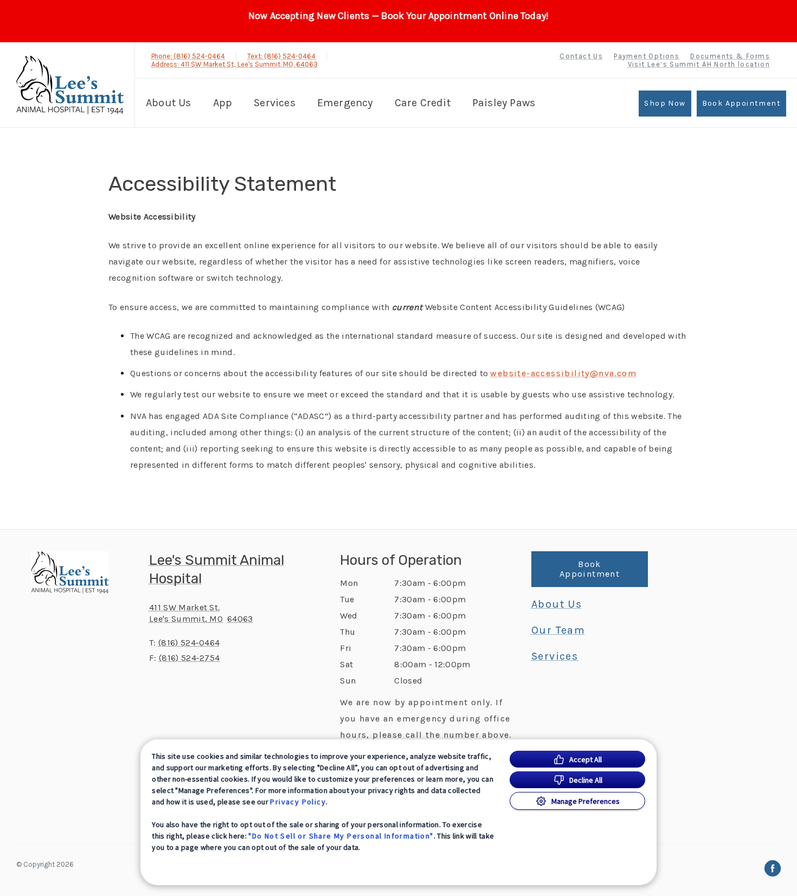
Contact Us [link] (581, 56)
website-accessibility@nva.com (563, 373)
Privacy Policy (298, 802)
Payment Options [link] (646, 56)
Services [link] (274, 102)
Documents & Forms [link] (730, 56)
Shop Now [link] (664, 103)
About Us (168, 102)
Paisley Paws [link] (503, 102)
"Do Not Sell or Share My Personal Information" (340, 836)
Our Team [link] (558, 630)
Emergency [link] (345, 102)
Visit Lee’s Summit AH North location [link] (699, 64)
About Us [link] (556, 604)
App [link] (223, 102)
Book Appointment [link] (741, 103)
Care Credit (423, 102)
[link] (70, 85)
